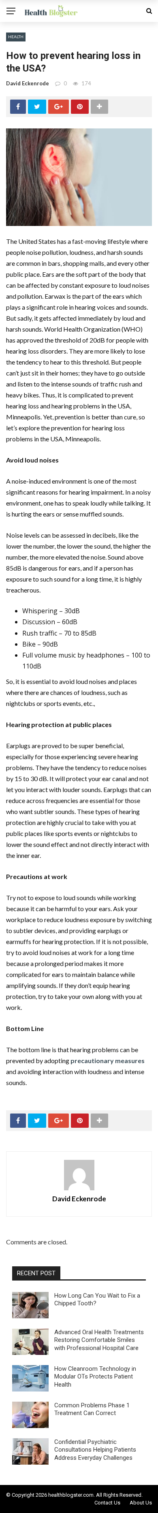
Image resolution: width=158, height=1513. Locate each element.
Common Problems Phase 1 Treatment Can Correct (92, 1409)
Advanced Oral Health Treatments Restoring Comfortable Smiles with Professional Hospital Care (99, 1340)
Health (15, 36)
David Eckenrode (27, 83)
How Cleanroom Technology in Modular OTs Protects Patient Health (95, 1376)
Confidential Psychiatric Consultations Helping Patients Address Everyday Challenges (95, 1449)
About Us (141, 1503)
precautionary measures (107, 1060)
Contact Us (107, 1503)
